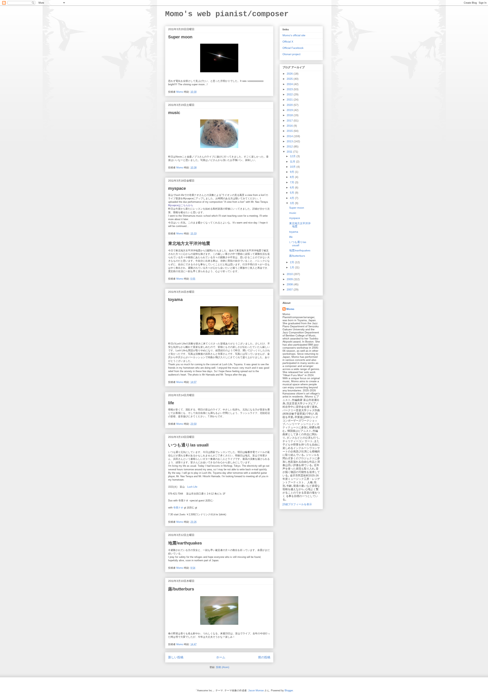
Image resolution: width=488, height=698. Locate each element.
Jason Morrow (256, 690)
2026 (290, 73)
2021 (290, 99)
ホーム (220, 657)
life (171, 402)
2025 (290, 78)
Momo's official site (294, 35)
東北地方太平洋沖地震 (189, 243)
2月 (292, 262)
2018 (290, 115)
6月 (292, 187)
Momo (290, 308)
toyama (175, 299)
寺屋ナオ (178, 507)
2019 (290, 110)
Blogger (289, 690)
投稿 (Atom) (222, 667)
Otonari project (291, 54)
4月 (292, 197)
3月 (292, 203)
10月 (293, 166)
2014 (290, 136)
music (174, 112)
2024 (290, 84)
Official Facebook (293, 47)
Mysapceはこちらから (180, 205)
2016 (290, 125)
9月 (292, 171)
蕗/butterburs (181, 589)
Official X (288, 41)
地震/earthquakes (185, 543)
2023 (290, 89)
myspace (177, 188)
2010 (290, 274)
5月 (292, 192)
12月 (293, 156)
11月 (293, 161)
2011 (290, 151)
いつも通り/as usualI (188, 445)
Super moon (180, 37)
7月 (292, 182)
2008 (290, 284)
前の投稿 (264, 657)
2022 (290, 94)
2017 (290, 120)
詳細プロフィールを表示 (297, 504)
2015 (290, 130)
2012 (290, 146)
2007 (290, 289)
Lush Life (192, 486)
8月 (292, 177)
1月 (292, 267)
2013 (290, 141)
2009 (290, 279)
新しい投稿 (175, 657)
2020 (290, 104)
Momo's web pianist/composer (227, 14)
